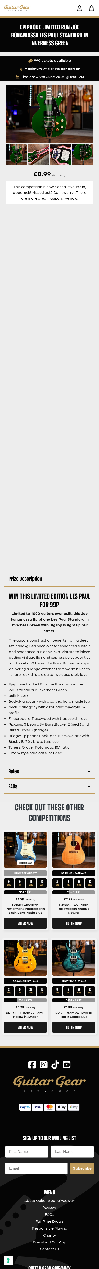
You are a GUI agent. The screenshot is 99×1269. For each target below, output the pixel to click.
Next (86, 153)
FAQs (12, 786)
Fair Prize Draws (49, 1221)
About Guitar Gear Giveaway (49, 1200)
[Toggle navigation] (67, 8)
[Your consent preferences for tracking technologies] (8, 1260)
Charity (49, 1235)
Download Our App (49, 1242)
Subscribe (82, 1168)
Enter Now (25, 923)
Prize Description (25, 578)
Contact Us (49, 1249)
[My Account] (81, 8)
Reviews (49, 1207)
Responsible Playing (49, 1228)
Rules (13, 771)
